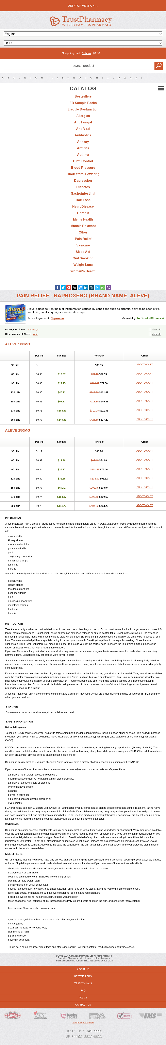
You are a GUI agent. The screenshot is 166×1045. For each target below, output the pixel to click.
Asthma (83, 154)
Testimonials (83, 983)
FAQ (83, 990)
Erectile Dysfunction (83, 109)
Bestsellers (83, 96)
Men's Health (83, 219)
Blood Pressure (83, 167)
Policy (83, 997)
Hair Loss (83, 200)
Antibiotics (83, 135)
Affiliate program (83, 1023)
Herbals (83, 213)
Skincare (83, 245)
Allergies (83, 116)
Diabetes (83, 187)
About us (83, 969)
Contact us (83, 1004)
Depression (83, 180)
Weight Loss (83, 264)
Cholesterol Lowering (83, 174)
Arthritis (83, 148)
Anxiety (83, 141)
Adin (35, 334)
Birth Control (83, 161)
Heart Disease (83, 206)
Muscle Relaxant (83, 226)
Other (83, 232)
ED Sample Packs (83, 103)
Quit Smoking (83, 258)
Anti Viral (83, 128)
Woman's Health (83, 271)
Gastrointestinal (83, 193)
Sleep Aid (83, 252)
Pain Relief (83, 239)
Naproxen (57, 318)
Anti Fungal (83, 122)
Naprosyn (33, 329)
